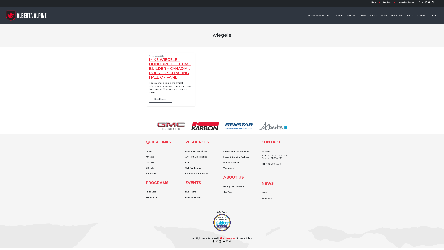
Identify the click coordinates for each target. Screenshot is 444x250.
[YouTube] (429, 2)
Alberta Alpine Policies (196, 151)
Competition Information (197, 173)
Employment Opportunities (236, 151)
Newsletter (267, 198)
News (373, 2)
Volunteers (228, 168)
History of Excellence (233, 186)
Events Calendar (193, 197)
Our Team (228, 192)
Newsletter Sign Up (406, 2)
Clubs (188, 162)
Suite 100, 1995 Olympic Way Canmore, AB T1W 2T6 (275, 156)
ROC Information (231, 162)
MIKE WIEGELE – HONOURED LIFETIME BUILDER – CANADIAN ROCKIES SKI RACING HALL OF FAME (170, 68)
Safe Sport (387, 2)
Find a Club (151, 192)
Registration (151, 197)
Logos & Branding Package (236, 157)
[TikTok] (436, 2)
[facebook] (419, 2)
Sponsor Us (151, 173)
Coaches (150, 162)
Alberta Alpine (227, 238)
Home (149, 151)
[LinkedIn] (432, 2)
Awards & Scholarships (196, 157)
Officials (150, 168)
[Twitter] (422, 2)
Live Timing (190, 192)
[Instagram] (426, 2)
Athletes (150, 157)
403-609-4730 (273, 164)
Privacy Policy (244, 238)
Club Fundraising (193, 168)
